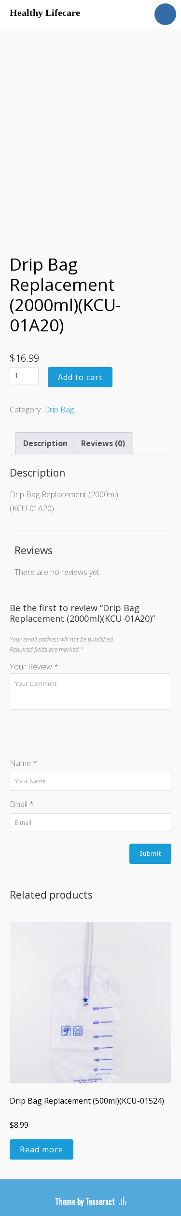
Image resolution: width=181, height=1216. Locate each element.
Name (23, 763)
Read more (41, 1149)
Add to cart (80, 377)
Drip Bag (59, 409)
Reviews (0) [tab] (103, 443)
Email (22, 804)
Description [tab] (45, 443)
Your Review (34, 666)
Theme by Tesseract (85, 1201)
